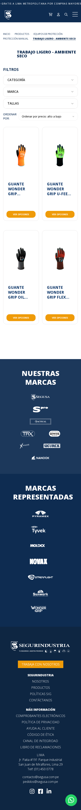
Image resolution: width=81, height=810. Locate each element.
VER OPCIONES (21, 214)
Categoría (16, 80)
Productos (40, 687)
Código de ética (40, 734)
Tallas (13, 103)
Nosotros (40, 681)
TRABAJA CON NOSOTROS (41, 664)
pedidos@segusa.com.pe (40, 781)
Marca (12, 92)
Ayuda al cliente (41, 728)
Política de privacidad (40, 722)
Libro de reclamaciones (40, 747)
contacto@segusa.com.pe (40, 777)
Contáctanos (40, 700)
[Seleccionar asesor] (71, 800)
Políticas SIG (40, 694)
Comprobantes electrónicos (40, 716)
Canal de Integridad (40, 741)
